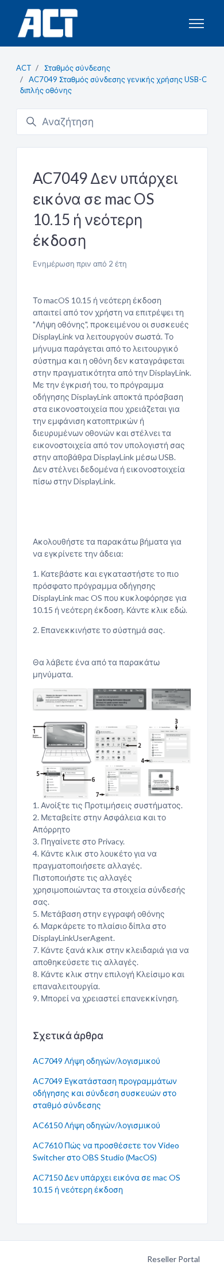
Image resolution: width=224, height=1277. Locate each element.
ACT (24, 67)
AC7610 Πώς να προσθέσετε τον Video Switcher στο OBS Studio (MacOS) (106, 1151)
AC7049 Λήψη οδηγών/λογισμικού (96, 1061)
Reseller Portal (173, 1259)
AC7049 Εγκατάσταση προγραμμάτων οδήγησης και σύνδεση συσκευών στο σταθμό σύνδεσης (105, 1093)
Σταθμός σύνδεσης (77, 67)
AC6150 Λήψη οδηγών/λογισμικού (96, 1125)
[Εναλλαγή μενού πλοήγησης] (196, 23)
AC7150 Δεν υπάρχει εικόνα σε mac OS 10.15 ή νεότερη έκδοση (106, 1183)
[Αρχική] (47, 23)
